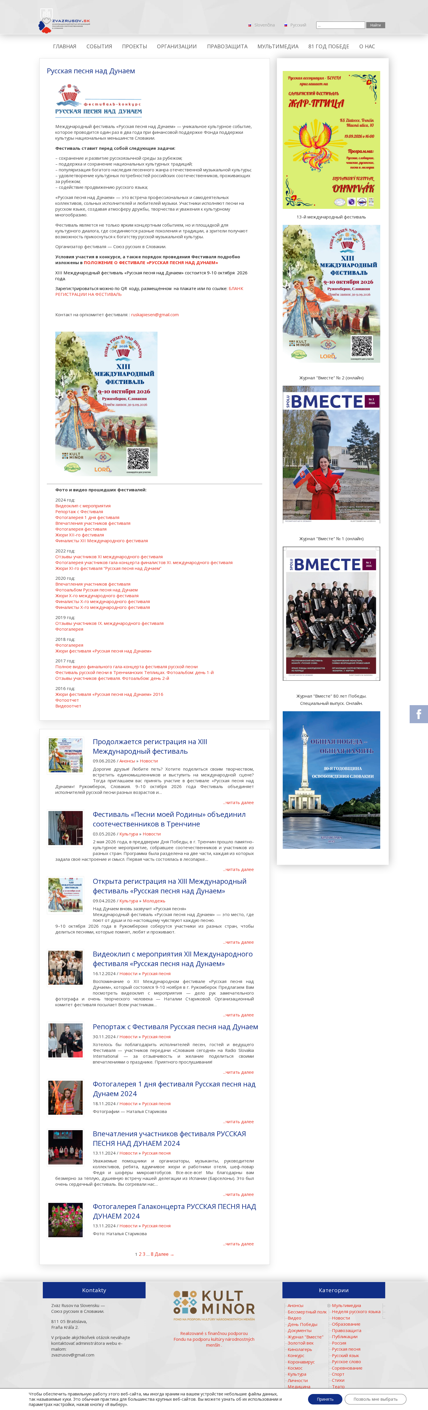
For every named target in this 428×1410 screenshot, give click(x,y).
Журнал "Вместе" (305, 1337)
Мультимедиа (346, 1305)
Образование (346, 1324)
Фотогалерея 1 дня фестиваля (87, 517)
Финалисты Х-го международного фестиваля (102, 601)
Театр (338, 1386)
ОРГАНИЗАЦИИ (177, 46)
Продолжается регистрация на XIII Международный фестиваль (150, 746)
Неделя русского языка (356, 1311)
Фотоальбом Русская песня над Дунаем (96, 590)
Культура (128, 834)
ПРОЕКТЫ (134, 46)
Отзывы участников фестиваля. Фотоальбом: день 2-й (112, 678)
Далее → (164, 1254)
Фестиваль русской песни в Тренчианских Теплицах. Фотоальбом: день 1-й (134, 672)
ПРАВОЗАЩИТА (227, 46)
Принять (325, 1399)
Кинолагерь (300, 1349)
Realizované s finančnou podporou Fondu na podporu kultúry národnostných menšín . (214, 1339)
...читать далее (238, 802)
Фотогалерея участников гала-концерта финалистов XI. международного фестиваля (144, 562)
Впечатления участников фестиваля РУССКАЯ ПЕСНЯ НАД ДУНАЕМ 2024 (169, 1138)
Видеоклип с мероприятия (83, 505)
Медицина (299, 1386)
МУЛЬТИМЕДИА (277, 46)
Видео (294, 1318)
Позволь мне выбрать (375, 1399)
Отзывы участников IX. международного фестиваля (109, 623)
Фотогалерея (69, 629)
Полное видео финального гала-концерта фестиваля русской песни (126, 666)
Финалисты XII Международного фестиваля (101, 540)
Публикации (345, 1336)
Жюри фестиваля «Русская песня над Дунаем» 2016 (109, 694)
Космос (295, 1368)
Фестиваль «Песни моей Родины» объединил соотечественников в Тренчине (169, 818)
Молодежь (154, 901)
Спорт (338, 1374)
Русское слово (346, 1361)
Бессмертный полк (307, 1312)
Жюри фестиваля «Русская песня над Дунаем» (103, 651)
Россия (339, 1343)
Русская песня (156, 973)
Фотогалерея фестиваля (81, 529)
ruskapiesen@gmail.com (155, 314)
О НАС (367, 46)
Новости (149, 761)
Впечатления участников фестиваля (92, 523)
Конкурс (296, 1355)
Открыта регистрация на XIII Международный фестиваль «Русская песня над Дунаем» (170, 885)
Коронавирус (301, 1362)
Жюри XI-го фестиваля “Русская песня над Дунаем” (108, 568)
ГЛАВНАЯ (64, 46)
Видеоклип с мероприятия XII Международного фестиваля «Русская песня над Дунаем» (173, 958)
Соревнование (347, 1368)
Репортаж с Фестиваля (79, 511)
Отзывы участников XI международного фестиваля (109, 556)
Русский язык (345, 1355)
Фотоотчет (67, 700)
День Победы (302, 1324)
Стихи (338, 1380)
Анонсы (127, 761)
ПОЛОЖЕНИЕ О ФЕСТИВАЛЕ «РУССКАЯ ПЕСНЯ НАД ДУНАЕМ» (151, 262)
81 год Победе (328, 46)
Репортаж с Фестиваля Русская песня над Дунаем (175, 1026)
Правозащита (346, 1330)
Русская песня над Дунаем (91, 70)
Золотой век (301, 1343)
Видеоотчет (68, 706)
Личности (298, 1380)
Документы (300, 1330)
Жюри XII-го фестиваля (79, 535)
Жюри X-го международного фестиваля (97, 595)
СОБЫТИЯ (99, 46)
